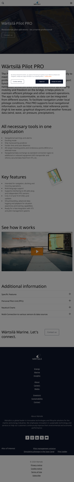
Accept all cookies (56, 81)
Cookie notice (48, 76)
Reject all (42, 81)
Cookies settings (17, 81)
